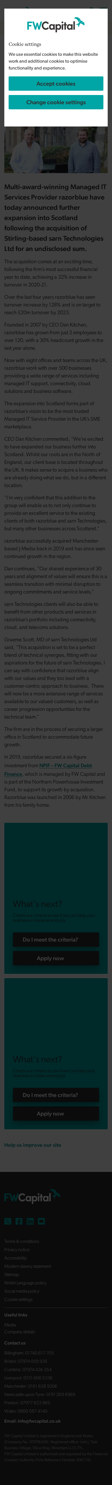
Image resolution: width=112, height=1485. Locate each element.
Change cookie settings (56, 102)
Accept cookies (56, 83)
